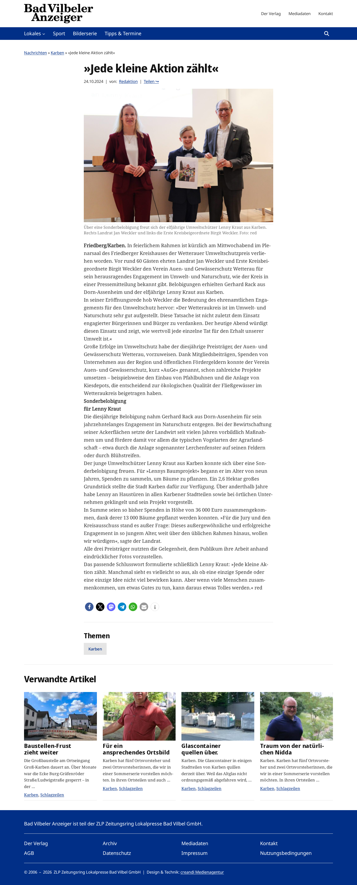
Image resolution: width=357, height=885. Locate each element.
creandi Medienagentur (202, 872)
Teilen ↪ (151, 81)
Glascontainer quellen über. (201, 749)
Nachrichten (35, 52)
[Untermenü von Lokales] (43, 33)
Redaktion (128, 81)
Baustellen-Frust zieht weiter (47, 749)
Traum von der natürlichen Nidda (292, 749)
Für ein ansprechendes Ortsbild (136, 749)
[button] (89, 607)
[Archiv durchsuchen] (326, 33)
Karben (57, 52)
